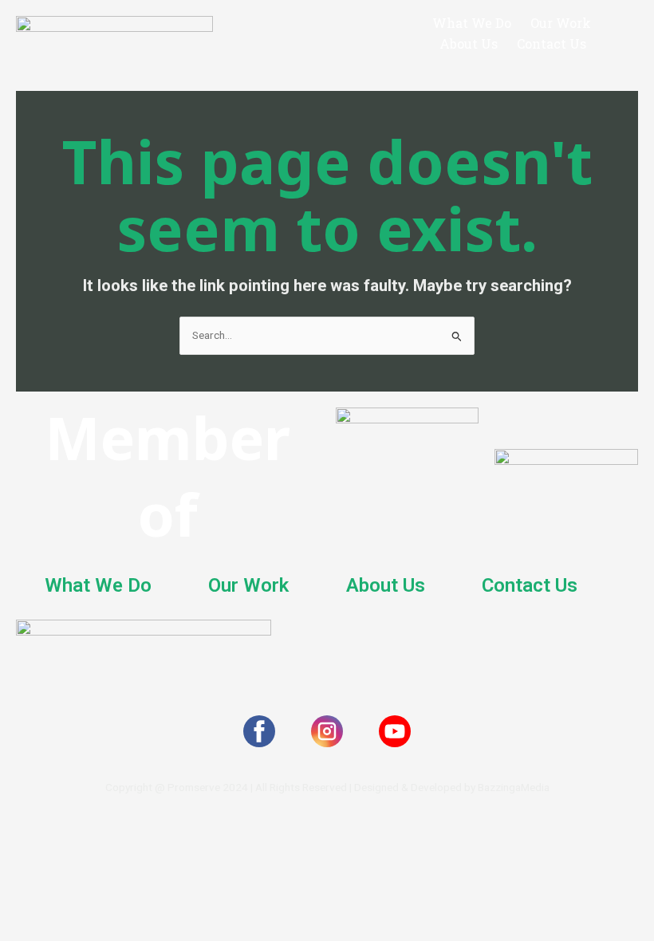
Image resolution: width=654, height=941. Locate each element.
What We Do (471, 23)
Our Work (560, 23)
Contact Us (551, 43)
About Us (468, 43)
